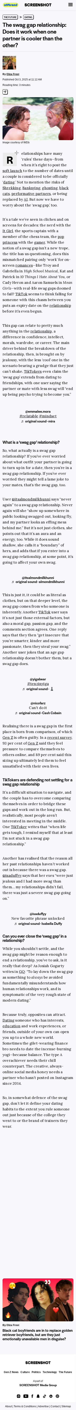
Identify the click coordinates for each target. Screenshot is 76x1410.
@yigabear (38, 679)
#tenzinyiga (38, 683)
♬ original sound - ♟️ (38, 688)
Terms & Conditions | (25, 1406)
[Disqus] (38, 1198)
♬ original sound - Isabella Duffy (38, 923)
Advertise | (44, 1406)
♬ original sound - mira (38, 421)
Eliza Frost (13, 74)
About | (9, 1406)
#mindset (48, 416)
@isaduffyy (38, 913)
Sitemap (66, 1406)
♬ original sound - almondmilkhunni (38, 581)
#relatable (28, 416)
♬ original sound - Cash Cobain (38, 712)
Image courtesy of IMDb (16, 142)
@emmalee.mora (38, 411)
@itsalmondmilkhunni (38, 577)
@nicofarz (38, 703)
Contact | (56, 1406)
